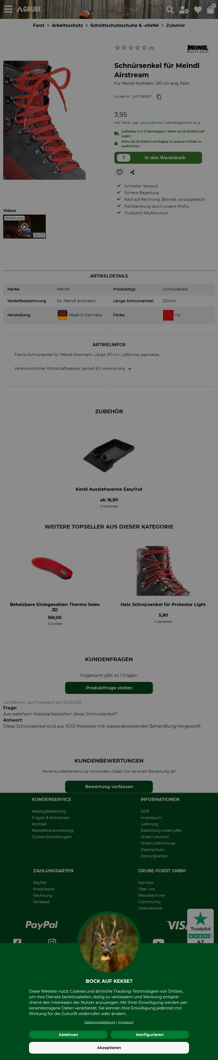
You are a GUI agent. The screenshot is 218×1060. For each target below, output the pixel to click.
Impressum (126, 1022)
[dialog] (109, 530)
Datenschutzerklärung (100, 1022)
